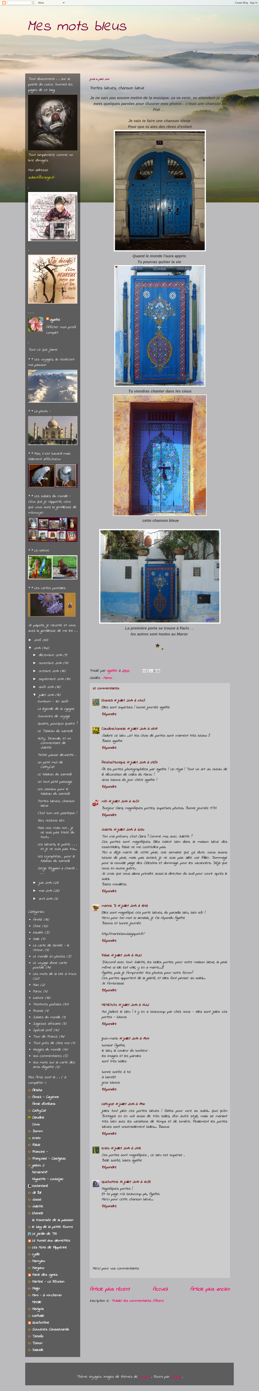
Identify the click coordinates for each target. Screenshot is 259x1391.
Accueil (160, 1289)
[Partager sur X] (151, 671)
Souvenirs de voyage (54, 716)
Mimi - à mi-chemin (46, 1295)
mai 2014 (46, 891)
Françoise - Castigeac (49, 1158)
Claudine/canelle (114, 729)
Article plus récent (110, 1289)
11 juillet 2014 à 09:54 (142, 762)
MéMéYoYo (109, 1005)
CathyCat (39, 1111)
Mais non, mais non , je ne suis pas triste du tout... (56, 832)
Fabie (106, 955)
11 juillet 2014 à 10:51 (123, 801)
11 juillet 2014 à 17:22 (133, 1005)
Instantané (40, 1186)
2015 (38, 640)
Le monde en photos (49, 956)
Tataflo (37, 1336)
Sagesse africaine (47, 1024)
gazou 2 (38, 1165)
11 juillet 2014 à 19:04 (134, 1038)
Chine (37, 926)
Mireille (36, 1302)
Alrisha (37, 1090)
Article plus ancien (210, 1289)
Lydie (36, 1254)
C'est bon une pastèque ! (57, 813)
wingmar (145, 1377)
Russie (38, 1011)
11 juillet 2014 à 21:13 (126, 1148)
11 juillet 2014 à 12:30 (129, 830)
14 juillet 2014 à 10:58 (135, 1182)
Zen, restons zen (51, 820)
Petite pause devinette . (57, 755)
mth (104, 801)
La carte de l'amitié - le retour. (51, 948)
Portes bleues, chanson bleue (56, 804)
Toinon (37, 1343)
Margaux (38, 1268)
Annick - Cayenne (45, 1097)
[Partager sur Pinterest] (158, 671)
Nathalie (38, 1316)
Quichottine (110, 1182)
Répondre (109, 714)
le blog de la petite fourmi (52, 1227)
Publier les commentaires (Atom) (137, 1301)
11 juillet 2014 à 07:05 (129, 700)
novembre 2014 (51, 663)
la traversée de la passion (52, 1220)
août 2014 (47, 687)
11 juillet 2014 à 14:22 (126, 955)
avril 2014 (46, 899)
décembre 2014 (51, 655)
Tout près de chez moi (51, 1043)
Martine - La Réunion (48, 1281)
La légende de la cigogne (56, 709)
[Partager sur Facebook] (155, 671)
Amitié (37, 920)
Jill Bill (36, 1193)
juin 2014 (46, 883)
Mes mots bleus (76, 27)
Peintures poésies (47, 1004)
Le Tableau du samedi (55, 731)
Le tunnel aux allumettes (51, 1240)
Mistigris (38, 1309)
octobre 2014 (49, 671)
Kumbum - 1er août (53, 701)
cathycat (108, 1104)
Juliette (107, 830)
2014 (38, 648)
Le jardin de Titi (44, 1234)
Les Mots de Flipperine (49, 1247)
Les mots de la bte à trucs (54, 974)
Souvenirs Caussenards (50, 1329)
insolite (38, 932)
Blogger (176, 1377)
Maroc (107, 678)
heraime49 (39, 1172)
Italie (36, 939)
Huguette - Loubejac (47, 1179)
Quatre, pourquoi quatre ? (57, 724)
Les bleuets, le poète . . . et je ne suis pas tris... (57, 847)
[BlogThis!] (147, 671)
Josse (36, 1199)
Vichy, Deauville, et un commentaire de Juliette (54, 743)
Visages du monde (47, 1049)
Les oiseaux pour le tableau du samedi (53, 792)
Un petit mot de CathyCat (50, 765)
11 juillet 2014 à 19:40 (130, 1104)
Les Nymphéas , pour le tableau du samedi (56, 859)
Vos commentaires (47, 1056)
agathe (55, 320)
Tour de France (45, 1036)
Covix (36, 1124)
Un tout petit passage (55, 782)
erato (106, 1148)
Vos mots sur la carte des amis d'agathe (54, 1065)
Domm (37, 1131)
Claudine (38, 1117)
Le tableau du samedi (54, 774)
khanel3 (107, 700)
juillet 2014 (47, 695)
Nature (38, 998)
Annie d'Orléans (43, 1104)
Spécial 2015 (42, 1030)
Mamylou (38, 1261)
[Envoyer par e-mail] (144, 671)
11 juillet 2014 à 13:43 (133, 906)
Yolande (37, 1350)
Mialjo (36, 1288)
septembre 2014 (52, 679)
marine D (109, 906)
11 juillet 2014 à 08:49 (142, 729)
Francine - (40, 1152)
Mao (36, 985)
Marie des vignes (44, 1275)
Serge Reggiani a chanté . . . (57, 871)
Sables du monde (46, 1017)
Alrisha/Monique (114, 762)
